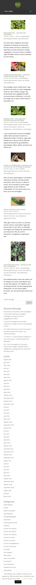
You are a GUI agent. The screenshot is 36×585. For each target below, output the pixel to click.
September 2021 (9, 458)
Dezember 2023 (9, 398)
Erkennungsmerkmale (10, 39)
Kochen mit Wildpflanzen (11, 543)
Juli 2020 (6, 493)
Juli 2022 (6, 431)
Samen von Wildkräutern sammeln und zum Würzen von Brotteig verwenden (18, 166)
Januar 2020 (7, 496)
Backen (22, 169)
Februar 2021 (8, 479)
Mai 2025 (6, 371)
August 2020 (7, 490)
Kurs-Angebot (8, 552)
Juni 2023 (6, 410)
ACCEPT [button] (18, 582)
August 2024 (7, 380)
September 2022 (9, 425)
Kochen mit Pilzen (9, 216)
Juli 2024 (6, 383)
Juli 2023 (6, 407)
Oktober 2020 (8, 484)
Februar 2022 (8, 446)
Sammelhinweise (23, 39)
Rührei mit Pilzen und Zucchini (14, 209)
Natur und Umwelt (23, 80)
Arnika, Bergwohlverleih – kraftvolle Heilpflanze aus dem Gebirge (17, 75)
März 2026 (7, 365)
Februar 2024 (8, 395)
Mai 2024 (6, 386)
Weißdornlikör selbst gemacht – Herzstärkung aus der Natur (15, 119)
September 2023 (9, 404)
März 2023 (7, 419)
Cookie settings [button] (27, 579)
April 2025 (7, 374)
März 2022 (7, 443)
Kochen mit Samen (24, 171)
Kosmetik (7, 549)
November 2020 (9, 481)
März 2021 (7, 476)
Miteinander (7, 555)
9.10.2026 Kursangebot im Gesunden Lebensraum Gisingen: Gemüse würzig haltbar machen (18, 324)
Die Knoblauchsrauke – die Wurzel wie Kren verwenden (17, 265)
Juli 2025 (6, 368)
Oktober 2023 (8, 401)
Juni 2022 (6, 434)
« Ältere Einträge (9, 299)
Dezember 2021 (9, 449)
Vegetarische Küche (10, 218)
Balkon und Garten (9, 511)
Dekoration (7, 520)
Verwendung (27, 129)
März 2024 (7, 392)
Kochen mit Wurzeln (10, 273)
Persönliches (8, 561)
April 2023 (7, 416)
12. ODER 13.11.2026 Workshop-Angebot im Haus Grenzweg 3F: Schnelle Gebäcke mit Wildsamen (17, 339)
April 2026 (7, 362)
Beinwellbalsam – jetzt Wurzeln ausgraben (15, 33)
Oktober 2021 (8, 455)
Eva (7, 36)
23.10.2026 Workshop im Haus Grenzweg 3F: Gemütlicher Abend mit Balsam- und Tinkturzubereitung (17, 331)
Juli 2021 (6, 464)
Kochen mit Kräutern (10, 127)
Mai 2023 (6, 413)
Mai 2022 (6, 437)
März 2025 (7, 377)
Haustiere (7, 526)
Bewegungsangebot (10, 517)
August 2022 (7, 428)
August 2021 (7, 461)
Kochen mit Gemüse (24, 214)
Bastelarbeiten (8, 514)
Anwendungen (25, 36)
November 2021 (9, 452)
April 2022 (7, 440)
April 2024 (7, 389)
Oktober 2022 (8, 422)
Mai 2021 (6, 470)
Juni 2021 (6, 467)
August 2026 (7, 359)
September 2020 (9, 487)
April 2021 (7, 473)
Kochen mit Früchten (24, 124)
